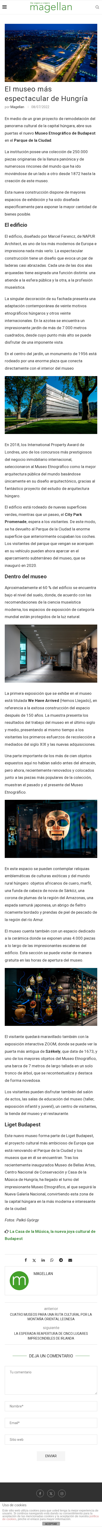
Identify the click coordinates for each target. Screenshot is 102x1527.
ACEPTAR (51, 1523)
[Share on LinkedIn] (45, 1260)
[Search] (97, 7)
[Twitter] (51, 1493)
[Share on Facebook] (27, 1260)
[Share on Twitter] (36, 1260)
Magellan (17, 107)
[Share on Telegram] (62, 1260)
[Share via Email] (72, 1260)
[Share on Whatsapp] (53, 1260)
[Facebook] (40, 1493)
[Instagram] (62, 1493)
